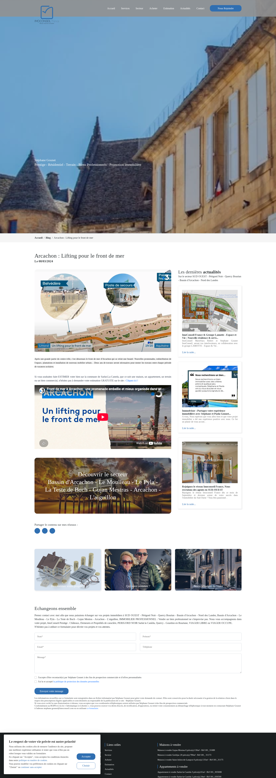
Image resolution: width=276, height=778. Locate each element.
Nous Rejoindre (226, 8)
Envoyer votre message (51, 691)
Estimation (168, 8)
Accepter (86, 756)
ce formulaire (92, 708)
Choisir (86, 765)
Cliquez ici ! (132, 380)
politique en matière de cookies (33, 760)
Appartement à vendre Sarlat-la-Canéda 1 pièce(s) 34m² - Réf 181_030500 (189, 777)
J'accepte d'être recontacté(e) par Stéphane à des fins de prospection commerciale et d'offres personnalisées (89, 677)
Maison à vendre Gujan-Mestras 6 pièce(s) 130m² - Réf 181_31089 (186, 750)
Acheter (153, 8)
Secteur (139, 8)
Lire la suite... (189, 352)
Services (125, 8)
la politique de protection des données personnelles (76, 681)
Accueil (111, 8)
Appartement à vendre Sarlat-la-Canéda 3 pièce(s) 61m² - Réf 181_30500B (189, 772)
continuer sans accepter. (31, 767)
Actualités (185, 8)
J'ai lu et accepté (68, 681)
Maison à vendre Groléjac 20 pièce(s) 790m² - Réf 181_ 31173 (184, 755)
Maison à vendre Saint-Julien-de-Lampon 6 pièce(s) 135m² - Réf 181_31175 (190, 760)
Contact (200, 8)
